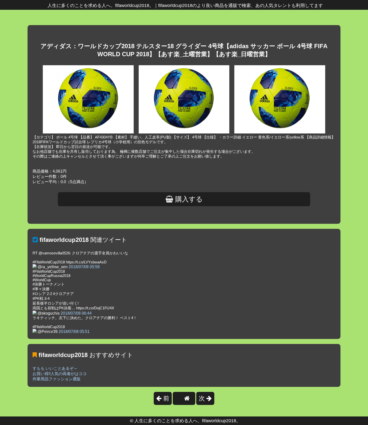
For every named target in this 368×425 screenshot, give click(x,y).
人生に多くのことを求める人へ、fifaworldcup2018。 (187, 420)
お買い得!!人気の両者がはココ (60, 374)
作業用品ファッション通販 (57, 379)
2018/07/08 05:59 (84, 267)
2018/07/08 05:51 (74, 331)
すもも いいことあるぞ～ (55, 368)
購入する (188, 199)
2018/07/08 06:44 (76, 313)
